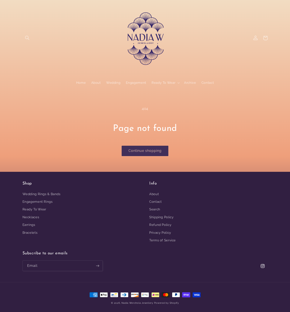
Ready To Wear (34, 209)
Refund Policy (160, 225)
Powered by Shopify (166, 303)
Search (154, 209)
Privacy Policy (160, 232)
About (154, 194)
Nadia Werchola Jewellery (137, 303)
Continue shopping (145, 151)
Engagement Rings (38, 201)
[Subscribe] (97, 265)
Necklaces (31, 217)
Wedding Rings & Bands (42, 194)
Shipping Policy (161, 217)
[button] (27, 38)
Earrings (29, 225)
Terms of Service (162, 240)
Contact (155, 201)
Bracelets (30, 232)
